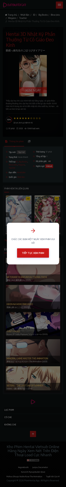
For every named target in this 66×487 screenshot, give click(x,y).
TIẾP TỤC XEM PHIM (33, 253)
